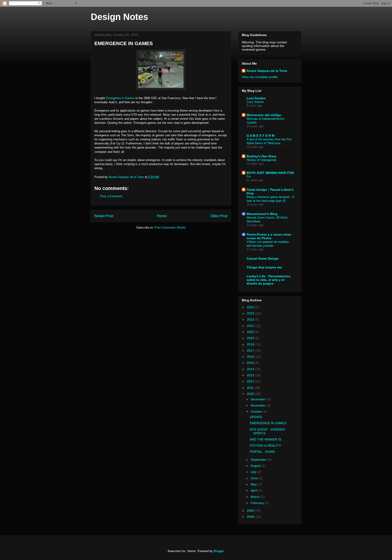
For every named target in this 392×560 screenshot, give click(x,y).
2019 (251, 338)
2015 (251, 363)
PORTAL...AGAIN (262, 451)
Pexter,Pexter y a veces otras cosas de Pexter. (269, 236)
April (254, 490)
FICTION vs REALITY (265, 445)
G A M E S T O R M (260, 135)
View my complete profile (260, 77)
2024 (251, 307)
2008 (251, 517)
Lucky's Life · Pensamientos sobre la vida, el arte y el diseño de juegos (268, 279)
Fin (249, 176)
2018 (251, 344)
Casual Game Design (263, 258)
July (254, 472)
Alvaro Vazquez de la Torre (266, 71)
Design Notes (119, 17)
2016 (251, 356)
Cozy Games (255, 102)
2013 (251, 375)
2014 (251, 369)
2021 (251, 326)
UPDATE (256, 417)
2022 (251, 319)
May (254, 484)
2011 (251, 388)
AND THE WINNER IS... (267, 439)
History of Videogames (262, 160)
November (259, 405)
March (256, 497)
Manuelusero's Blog (262, 214)
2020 (251, 332)
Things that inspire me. (264, 267)
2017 (251, 350)
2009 (251, 510)
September (259, 459)
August (256, 465)
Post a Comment (111, 196)
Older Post (218, 216)
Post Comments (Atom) (170, 227)
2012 (251, 381)
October (257, 411)
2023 (251, 313)
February (258, 503)
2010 (251, 394)
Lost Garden (256, 98)
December (259, 399)
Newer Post (103, 216)
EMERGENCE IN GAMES (268, 423)
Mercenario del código (264, 115)
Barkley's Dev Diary (261, 156)
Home (162, 216)
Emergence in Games (120, 98)
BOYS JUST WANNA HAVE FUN (270, 173)
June (255, 478)
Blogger (218, 551)
